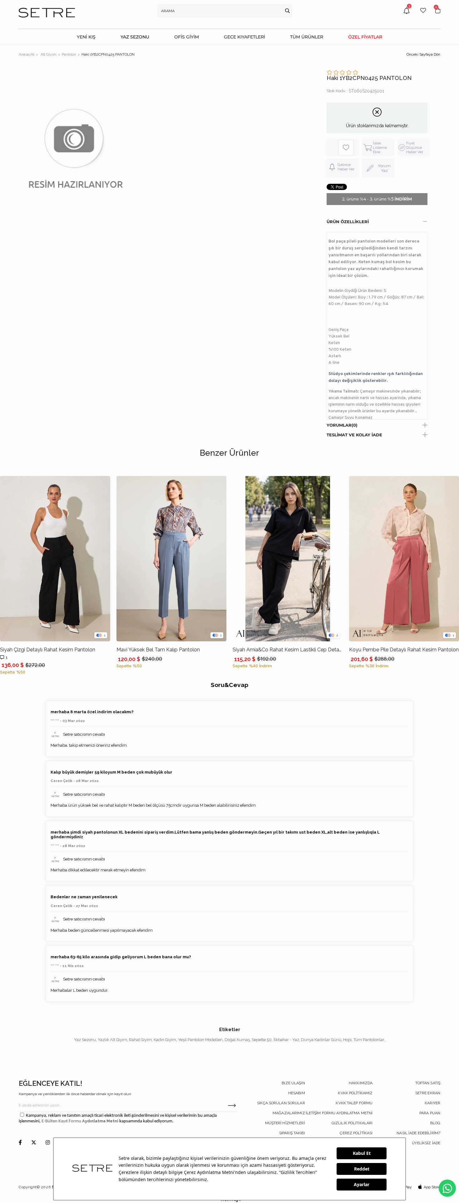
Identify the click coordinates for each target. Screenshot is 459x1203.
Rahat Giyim (140, 1039)
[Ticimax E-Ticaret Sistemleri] (230, 1200)
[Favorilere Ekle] (345, 147)
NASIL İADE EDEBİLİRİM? (418, 1133)
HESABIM (296, 1093)
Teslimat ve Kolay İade (354, 434)
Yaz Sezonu (85, 1039)
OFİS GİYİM (186, 37)
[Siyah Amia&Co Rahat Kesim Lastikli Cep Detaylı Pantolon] (288, 558)
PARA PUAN (429, 1113)
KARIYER (432, 1103)
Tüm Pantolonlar (368, 1039)
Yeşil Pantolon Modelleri (200, 1039)
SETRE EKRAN (427, 1093)
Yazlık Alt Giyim (112, 1039)
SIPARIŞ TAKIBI (292, 1133)
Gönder (232, 1105)
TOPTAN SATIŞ (427, 1083)
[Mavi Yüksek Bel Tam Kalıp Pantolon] (171, 558)
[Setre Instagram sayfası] (48, 1143)
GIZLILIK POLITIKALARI (352, 1123)
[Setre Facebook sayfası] (20, 1143)
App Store (432, 1187)
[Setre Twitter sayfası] (33, 1143)
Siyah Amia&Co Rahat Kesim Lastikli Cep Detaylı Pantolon (288, 650)
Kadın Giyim (165, 1039)
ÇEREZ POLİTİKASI (356, 1133)
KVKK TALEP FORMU (354, 1103)
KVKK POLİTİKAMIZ (355, 1093)
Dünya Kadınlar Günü (321, 1039)
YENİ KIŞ (86, 37)
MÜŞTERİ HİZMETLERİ (285, 1123)
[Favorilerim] (423, 15)
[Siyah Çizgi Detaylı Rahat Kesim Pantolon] (55, 558)
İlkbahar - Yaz (286, 1039)
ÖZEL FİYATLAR (365, 37)
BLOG (435, 1123)
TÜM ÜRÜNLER (306, 37)
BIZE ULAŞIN (293, 1083)
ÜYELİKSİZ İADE (426, 1143)
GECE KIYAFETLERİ (244, 37)
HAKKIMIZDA (361, 1083)
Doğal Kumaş (237, 1039)
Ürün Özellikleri (348, 221)
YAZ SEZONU (135, 37)
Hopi (347, 1039)
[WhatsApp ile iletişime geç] (447, 1188)
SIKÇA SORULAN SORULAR (281, 1103)
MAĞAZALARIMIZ (289, 1113)
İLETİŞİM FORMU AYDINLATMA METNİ (339, 1113)
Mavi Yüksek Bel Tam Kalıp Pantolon (158, 650)
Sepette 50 (262, 1039)
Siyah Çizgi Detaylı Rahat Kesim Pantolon (47, 650)
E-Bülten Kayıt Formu (62, 1121)
